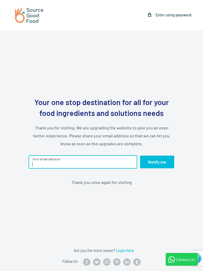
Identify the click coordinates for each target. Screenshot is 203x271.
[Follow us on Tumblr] (137, 261)
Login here (125, 250)
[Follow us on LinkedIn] (127, 261)
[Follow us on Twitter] (96, 261)
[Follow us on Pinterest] (117, 261)
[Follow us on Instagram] (106, 261)
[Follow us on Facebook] (86, 261)
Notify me (157, 161)
